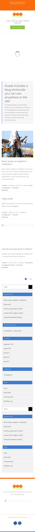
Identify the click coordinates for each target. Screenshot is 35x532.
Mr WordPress (8, 331)
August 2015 (7, 348)
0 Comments (15, 188)
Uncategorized (6, 188)
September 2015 (9, 344)
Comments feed (8, 397)
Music (31, 185)
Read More (5, 190)
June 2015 (7, 353)
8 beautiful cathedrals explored (13, 317)
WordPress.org (8, 401)
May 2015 (7, 357)
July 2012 (6, 361)
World (12, 265)
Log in (5, 388)
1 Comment (15, 215)
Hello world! (7, 198)
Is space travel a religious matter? (13, 313)
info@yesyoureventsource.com (17, 3)
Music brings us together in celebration (15, 300)
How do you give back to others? (17, 249)
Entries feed (7, 392)
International (29, 262)
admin (5, 185)
